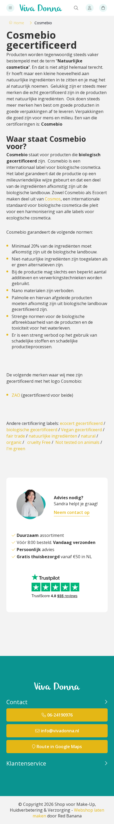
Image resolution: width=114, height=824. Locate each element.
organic (13, 442)
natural (88, 436)
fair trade (15, 436)
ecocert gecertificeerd (81, 423)
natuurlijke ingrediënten (53, 436)
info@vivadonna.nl (60, 731)
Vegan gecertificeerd (81, 430)
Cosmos (53, 199)
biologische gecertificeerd (31, 430)
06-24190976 (60, 715)
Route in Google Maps (59, 746)
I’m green (15, 449)
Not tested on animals (77, 442)
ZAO (16, 395)
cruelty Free (39, 442)
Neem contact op (72, 512)
